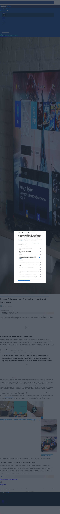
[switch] (40, 248)
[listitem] (30, 246)
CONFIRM (24, 280)
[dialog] (30, 257)
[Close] (44, 233)
